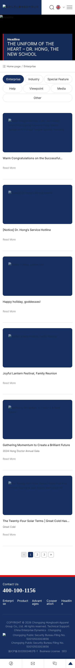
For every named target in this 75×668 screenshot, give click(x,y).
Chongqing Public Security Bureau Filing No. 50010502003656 (37, 644)
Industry (34, 79)
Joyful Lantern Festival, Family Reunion (30, 373)
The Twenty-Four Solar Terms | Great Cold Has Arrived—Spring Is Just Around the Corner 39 (35, 521)
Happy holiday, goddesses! (22, 301)
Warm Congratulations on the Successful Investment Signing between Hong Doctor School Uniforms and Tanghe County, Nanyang (37, 158)
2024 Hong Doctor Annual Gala (21, 450)
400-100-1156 (19, 590)
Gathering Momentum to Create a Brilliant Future (36, 445)
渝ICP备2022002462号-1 (23, 651)
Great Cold (9, 526)
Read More (9, 167)
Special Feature (58, 79)
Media (61, 88)
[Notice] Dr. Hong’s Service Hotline (27, 230)
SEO (64, 651)
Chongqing (54, 630)
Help (12, 88)
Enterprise (13, 79)
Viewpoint (36, 88)
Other (37, 98)
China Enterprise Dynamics (30, 630)
